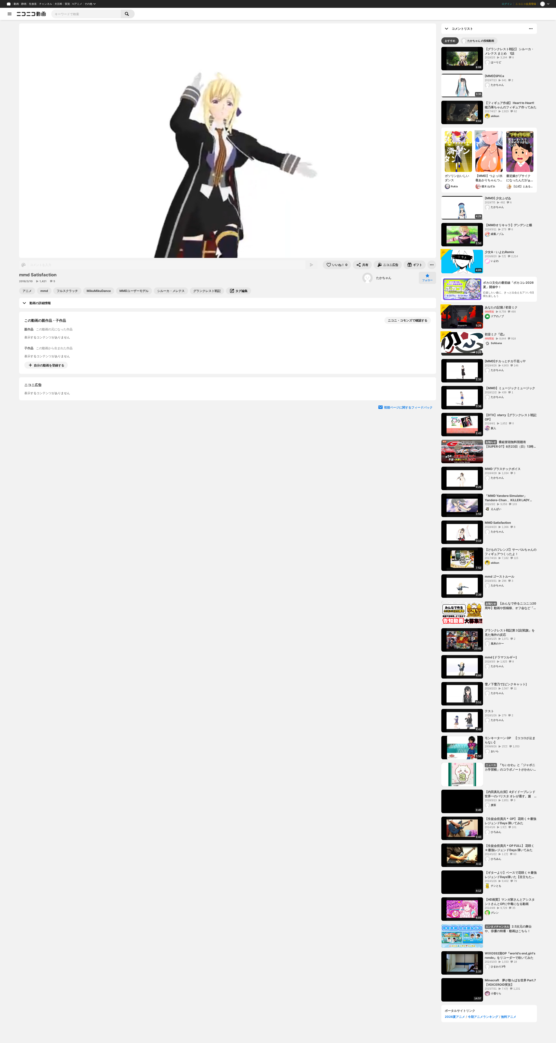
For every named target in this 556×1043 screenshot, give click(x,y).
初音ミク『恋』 (495, 334)
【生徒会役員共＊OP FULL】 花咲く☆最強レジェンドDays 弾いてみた (509, 848)
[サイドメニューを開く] (9, 14)
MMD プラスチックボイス (503, 469)
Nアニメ (77, 4)
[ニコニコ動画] (31, 14)
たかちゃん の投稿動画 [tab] (480, 40)
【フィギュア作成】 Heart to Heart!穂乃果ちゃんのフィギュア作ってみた (510, 105)
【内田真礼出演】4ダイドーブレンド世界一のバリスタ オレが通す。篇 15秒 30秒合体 (510, 794)
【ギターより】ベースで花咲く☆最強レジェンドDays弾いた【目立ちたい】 (511, 875)
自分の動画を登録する (49, 365)
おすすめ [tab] (450, 40)
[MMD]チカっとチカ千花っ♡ (505, 361)
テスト (489, 711)
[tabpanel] (489, 524)
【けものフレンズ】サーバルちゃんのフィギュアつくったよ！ (510, 552)
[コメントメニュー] (530, 28)
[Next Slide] (427, 405)
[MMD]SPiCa (494, 76)
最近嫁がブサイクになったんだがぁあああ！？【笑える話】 (518, 178)
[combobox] (86, 14)
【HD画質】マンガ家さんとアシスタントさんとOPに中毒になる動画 (510, 902)
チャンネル (45, 4)
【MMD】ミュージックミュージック (510, 388)
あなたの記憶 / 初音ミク (501, 307)
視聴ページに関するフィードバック (408, 447)
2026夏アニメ (455, 1016)
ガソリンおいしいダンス (457, 178)
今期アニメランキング (483, 1016)
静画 (23, 4)
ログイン (507, 4)
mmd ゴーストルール (499, 576)
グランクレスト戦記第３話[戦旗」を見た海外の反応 (510, 632)
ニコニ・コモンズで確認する (407, 320)
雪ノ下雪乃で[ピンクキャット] (506, 684)
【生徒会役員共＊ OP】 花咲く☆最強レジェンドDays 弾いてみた (510, 821)
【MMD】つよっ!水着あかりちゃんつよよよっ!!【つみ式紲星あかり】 (489, 178)
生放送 (33, 4)
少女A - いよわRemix (499, 252)
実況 (67, 4)
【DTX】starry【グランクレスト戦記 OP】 (510, 417)
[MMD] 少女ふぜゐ (498, 198)
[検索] (128, 14)
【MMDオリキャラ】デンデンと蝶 (508, 225)
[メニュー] (431, 264)
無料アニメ (508, 1016)
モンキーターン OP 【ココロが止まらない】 (510, 740)
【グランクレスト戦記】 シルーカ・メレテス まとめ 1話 (509, 51)
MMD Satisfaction (498, 522)
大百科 (58, 4)
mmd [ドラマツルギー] (501, 657)
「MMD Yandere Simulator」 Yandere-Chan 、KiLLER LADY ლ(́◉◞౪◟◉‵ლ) (507, 498)
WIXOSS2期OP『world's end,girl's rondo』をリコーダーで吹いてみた (510, 955)
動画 (16, 4)
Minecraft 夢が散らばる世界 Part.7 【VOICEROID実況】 (510, 982)
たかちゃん (383, 278)
